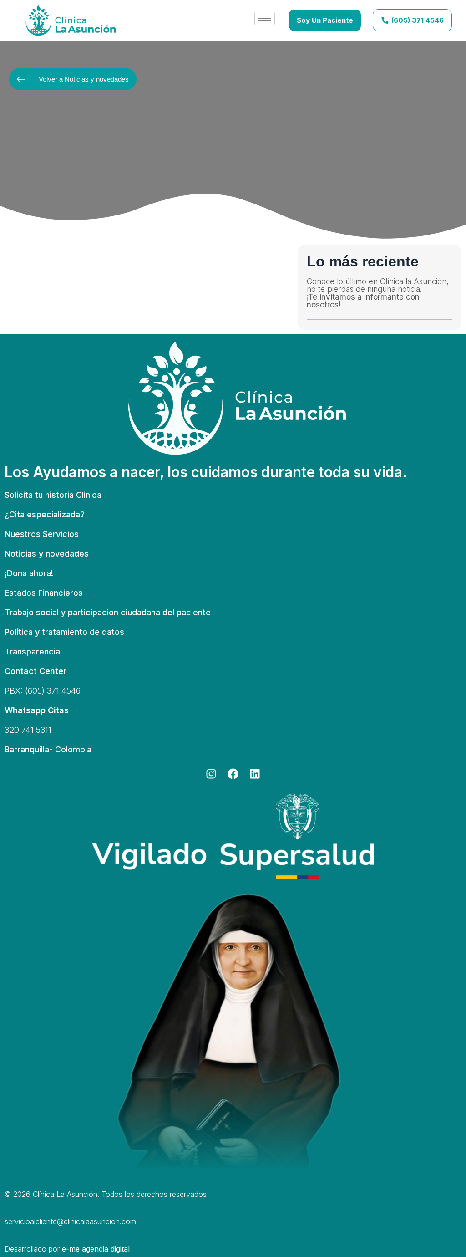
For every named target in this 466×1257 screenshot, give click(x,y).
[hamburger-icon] (264, 18)
